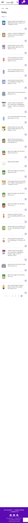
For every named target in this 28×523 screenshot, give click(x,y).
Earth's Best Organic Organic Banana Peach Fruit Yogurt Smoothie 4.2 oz (15, 287)
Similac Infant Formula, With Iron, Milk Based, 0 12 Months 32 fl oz (16, 240)
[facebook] (11, 515)
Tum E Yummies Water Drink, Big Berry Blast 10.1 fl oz (17, 117)
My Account (8, 510)
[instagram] (17, 515)
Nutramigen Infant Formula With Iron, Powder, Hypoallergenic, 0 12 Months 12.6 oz (17, 182)
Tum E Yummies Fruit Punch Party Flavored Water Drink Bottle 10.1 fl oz (15, 59)
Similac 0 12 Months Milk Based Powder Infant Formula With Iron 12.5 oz (16, 35)
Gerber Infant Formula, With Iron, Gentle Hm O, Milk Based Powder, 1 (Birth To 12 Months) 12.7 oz (16, 105)
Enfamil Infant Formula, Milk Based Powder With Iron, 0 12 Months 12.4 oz (16, 47)
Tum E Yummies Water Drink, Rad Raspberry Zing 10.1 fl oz (16, 70)
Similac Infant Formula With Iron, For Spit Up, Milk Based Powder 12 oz (17, 228)
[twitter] (14, 515)
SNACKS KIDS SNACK (13, 162)
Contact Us (14, 511)
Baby (7, 8)
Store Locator (19, 510)
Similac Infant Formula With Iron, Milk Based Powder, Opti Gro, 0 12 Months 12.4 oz (17, 23)
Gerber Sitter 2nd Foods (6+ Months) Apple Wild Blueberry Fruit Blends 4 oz (16, 140)
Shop (2, 8)
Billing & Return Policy (14, 521)
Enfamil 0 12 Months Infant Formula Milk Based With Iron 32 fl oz (16, 216)
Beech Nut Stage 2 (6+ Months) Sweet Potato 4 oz (16, 152)
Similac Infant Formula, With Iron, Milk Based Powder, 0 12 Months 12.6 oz (16, 81)
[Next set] (21, 295)
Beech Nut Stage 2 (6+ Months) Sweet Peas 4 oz (16, 171)
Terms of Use (18, 518)
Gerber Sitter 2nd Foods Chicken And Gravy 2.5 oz (17, 265)
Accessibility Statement (14, 519)
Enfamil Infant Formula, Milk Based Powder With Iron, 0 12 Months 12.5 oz (16, 128)
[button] (26, 29)
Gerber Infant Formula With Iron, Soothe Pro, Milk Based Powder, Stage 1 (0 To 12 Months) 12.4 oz (15, 253)
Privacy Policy (9, 518)
